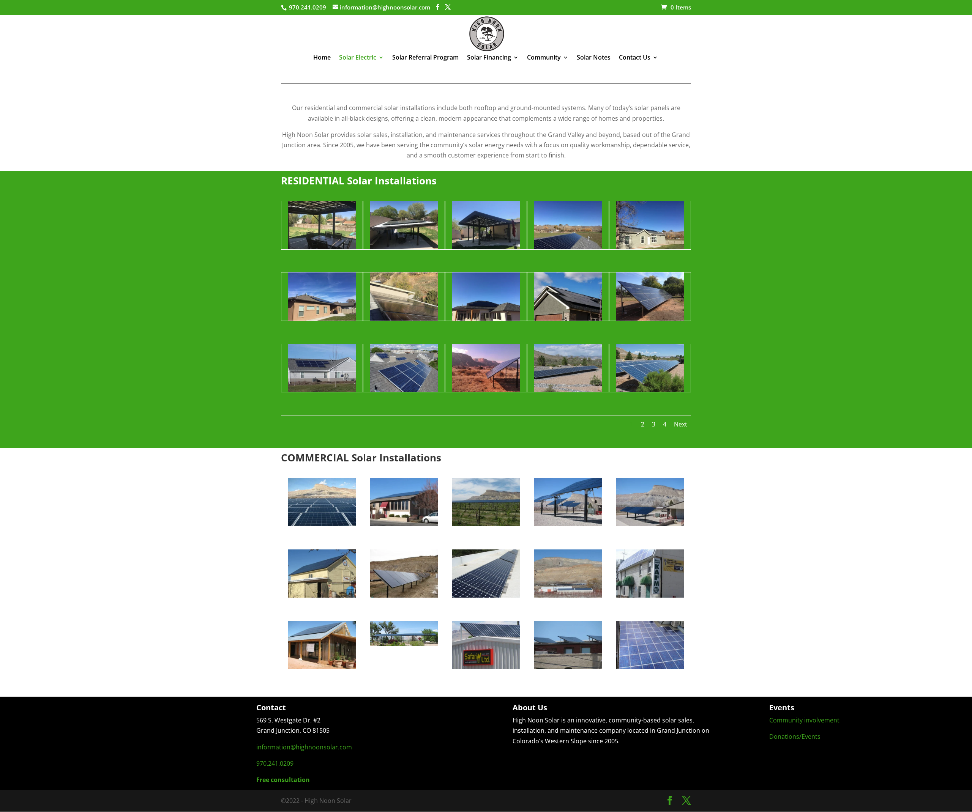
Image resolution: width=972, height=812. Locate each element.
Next (680, 424)
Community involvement (804, 720)
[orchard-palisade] (322, 595)
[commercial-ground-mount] (404, 595)
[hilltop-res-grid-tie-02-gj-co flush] (404, 390)
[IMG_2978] (650, 247)
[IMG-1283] (404, 247)
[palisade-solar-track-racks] (568, 523)
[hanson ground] (486, 390)
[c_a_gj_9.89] (486, 667)
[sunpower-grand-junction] (404, 523)
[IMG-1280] (486, 247)
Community (544, 58)
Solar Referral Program (425, 58)
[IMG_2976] (568, 247)
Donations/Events (795, 736)
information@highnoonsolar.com (304, 747)
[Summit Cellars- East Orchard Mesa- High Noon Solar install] (486, 523)
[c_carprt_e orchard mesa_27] (404, 644)
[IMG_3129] (486, 318)
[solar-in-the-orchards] (568, 595)
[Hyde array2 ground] (650, 318)
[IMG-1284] (322, 247)
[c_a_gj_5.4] (568, 667)
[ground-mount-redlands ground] (568, 390)
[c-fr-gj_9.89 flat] (486, 595)
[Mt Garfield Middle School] (322, 523)
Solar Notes (594, 58)
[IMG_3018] (404, 318)
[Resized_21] (568, 318)
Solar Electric (357, 58)
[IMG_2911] (322, 318)
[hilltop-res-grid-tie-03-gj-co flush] (322, 390)
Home (322, 58)
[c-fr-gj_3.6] (650, 595)
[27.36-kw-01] (650, 667)
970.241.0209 (274, 763)
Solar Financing (489, 58)
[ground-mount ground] (650, 390)
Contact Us (634, 58)
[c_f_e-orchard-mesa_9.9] (322, 667)
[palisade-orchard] (650, 523)
